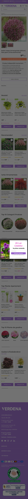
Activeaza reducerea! (18, 253)
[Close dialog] (26, 241)
